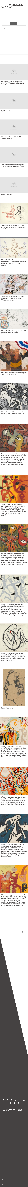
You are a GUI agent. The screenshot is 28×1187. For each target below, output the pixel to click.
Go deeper (22, 18)
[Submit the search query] (3, 28)
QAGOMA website (7, 1142)
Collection (12, 11)
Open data (4, 1140)
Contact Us (7, 1182)
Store (3, 1144)
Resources (20, 23)
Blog (16, 1140)
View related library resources (10, 923)
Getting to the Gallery (10, 1177)
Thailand (3, 52)
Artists (13, 18)
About (16, 1142)
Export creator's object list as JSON (11, 932)
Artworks (5, 18)
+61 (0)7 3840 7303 (9, 1180)
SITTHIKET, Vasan (6, 87)
